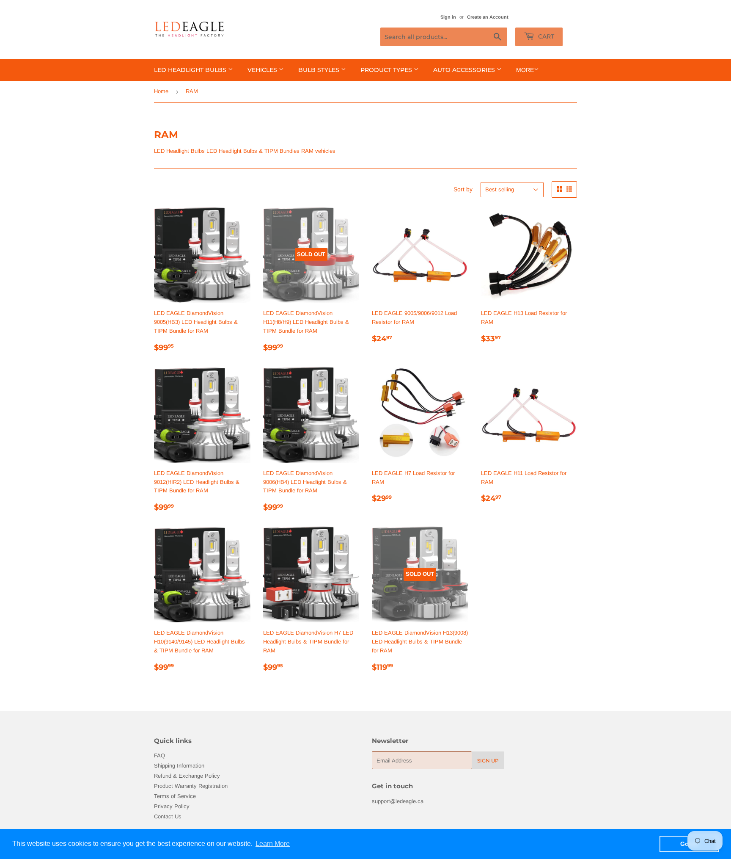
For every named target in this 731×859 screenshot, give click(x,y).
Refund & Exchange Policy (187, 776)
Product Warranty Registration (191, 786)
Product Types (387, 70)
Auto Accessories (465, 70)
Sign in (448, 16)
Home (161, 91)
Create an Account (487, 16)
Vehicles (263, 70)
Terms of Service (175, 796)
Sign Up (488, 760)
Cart (545, 36)
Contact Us (167, 816)
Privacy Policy (172, 806)
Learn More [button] (273, 843)
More (525, 69)
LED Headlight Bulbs (191, 70)
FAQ (159, 755)
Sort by (463, 189)
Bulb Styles (319, 70)
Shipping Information (179, 765)
